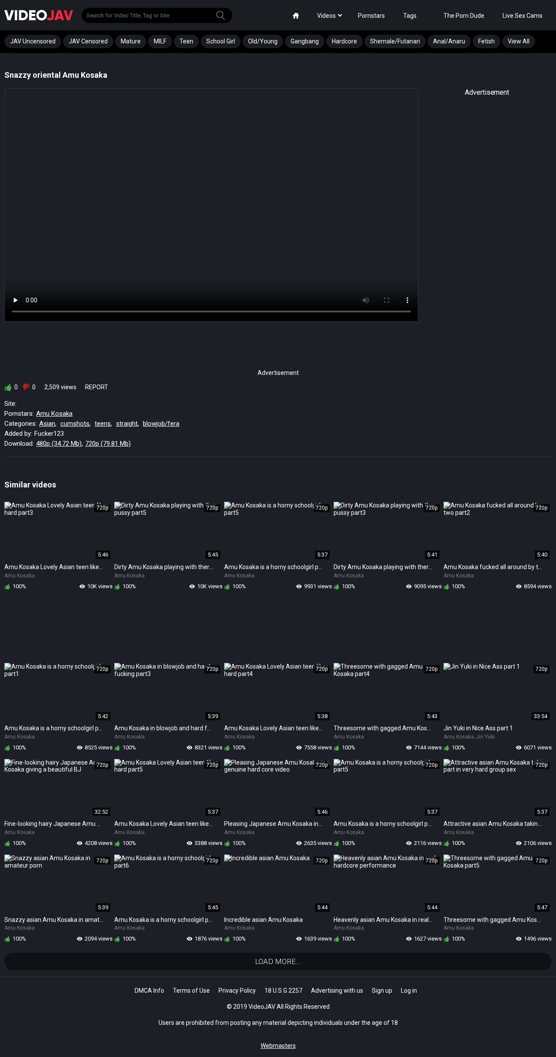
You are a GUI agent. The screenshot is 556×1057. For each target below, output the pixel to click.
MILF (160, 41)
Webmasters (278, 1045)
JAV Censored (88, 41)
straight (127, 423)
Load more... (278, 961)
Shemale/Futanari (395, 41)
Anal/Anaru (449, 41)
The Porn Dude (463, 15)
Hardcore (344, 41)
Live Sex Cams (523, 15)
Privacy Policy (237, 990)
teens (103, 423)
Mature (131, 41)
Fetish (486, 41)
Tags (410, 15)
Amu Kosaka (54, 413)
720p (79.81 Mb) (108, 443)
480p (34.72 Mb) (59, 443)
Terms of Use (191, 990)
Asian (47, 423)
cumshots (74, 423)
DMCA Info (149, 990)
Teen (186, 41)
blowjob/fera (161, 423)
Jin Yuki (485, 737)
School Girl (220, 41)
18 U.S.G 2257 (283, 990)
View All (519, 41)
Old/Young (263, 41)
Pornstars (371, 15)
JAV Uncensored (33, 41)
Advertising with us (337, 990)
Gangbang (305, 41)
